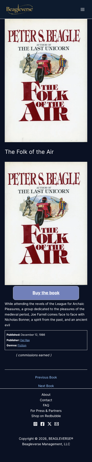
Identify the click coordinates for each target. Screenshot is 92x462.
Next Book (46, 386)
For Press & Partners (46, 411)
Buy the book (46, 292)
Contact (46, 400)
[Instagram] (35, 424)
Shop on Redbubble (46, 416)
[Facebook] (42, 424)
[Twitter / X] (49, 424)
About (46, 394)
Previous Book (46, 377)
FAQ (46, 405)
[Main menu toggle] (83, 9)
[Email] (56, 424)
